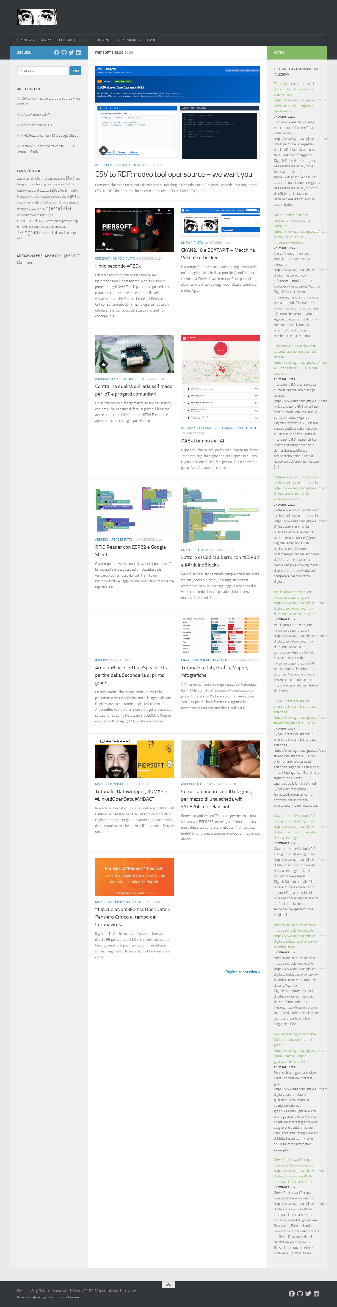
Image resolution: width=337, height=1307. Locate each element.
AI (96, 165)
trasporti (46, 233)
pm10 (21, 226)
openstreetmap (31, 220)
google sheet (60, 196)
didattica (43, 191)
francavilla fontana (29, 196)
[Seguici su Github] (64, 52)
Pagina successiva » (243, 971)
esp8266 (56, 190)
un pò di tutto (129, 165)
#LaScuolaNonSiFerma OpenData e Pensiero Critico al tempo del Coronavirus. (132, 916)
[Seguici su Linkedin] (78, 52)
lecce (65, 202)
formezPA (71, 190)
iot (59, 202)
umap (71, 232)
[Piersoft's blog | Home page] (37, 17)
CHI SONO (102, 40)
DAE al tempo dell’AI (202, 441)
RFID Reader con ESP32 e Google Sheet (49, 135)
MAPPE (47, 40)
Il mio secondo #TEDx (118, 266)
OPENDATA (26, 40)
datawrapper (26, 190)
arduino (39, 178)
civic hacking (38, 184)
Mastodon (24, 263)
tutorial (58, 232)
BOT (84, 40)
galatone (47, 196)
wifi (19, 239)
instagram (50, 202)
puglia (29, 226)
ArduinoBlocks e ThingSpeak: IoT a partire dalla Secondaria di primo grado (132, 675)
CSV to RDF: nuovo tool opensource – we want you (173, 174)
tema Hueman (70, 1297)
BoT (70, 178)
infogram (22, 202)
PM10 (151, 40)
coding (69, 184)
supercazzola (58, 226)
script (37, 226)
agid (19, 178)
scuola (45, 226)
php (75, 221)
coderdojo (58, 184)
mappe (22, 209)
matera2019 (36, 209)
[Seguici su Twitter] (71, 52)
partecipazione (62, 221)
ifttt (79, 196)
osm (49, 221)
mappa (73, 202)
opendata (58, 208)
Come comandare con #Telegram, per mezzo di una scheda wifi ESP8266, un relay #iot (216, 799)
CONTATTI (67, 40)
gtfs (73, 196)
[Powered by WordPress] (34, 1297)
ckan (49, 184)
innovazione (35, 202)
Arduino (101, 379)
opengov (46, 215)
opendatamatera (28, 215)
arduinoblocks (56, 178)
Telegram (136, 379)
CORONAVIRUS (129, 40)
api (28, 178)
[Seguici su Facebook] (56, 52)
